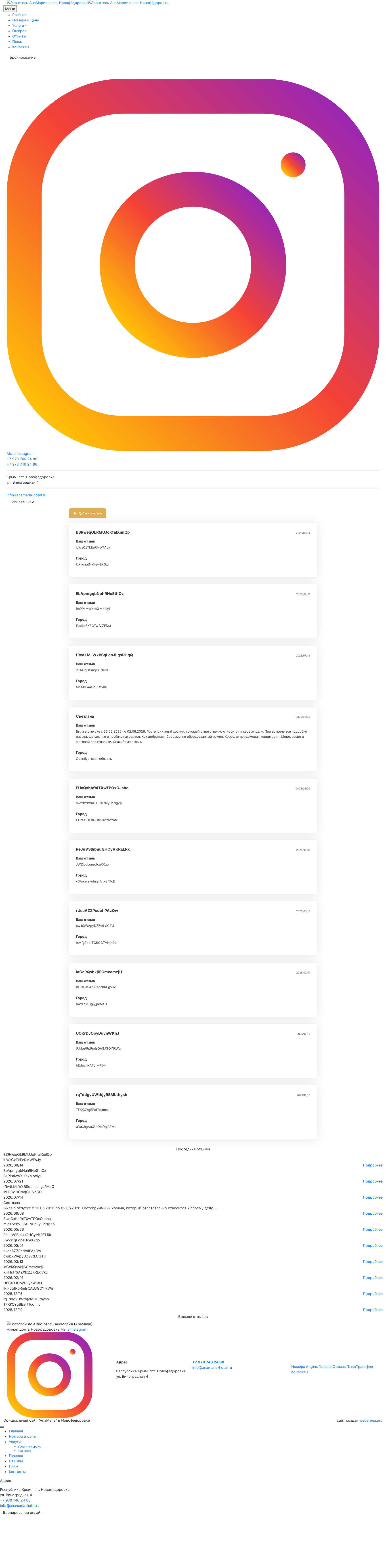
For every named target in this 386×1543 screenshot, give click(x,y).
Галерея (19, 31)
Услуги (18, 25)
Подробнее (373, 1165)
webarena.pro (371, 1420)
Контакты (20, 47)
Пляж (17, 41)
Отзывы (19, 36)
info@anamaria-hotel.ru (26, 495)
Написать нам (22, 502)
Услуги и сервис (29, 1446)
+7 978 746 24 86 (22, 459)
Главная (19, 14)
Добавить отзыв (90, 513)
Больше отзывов (193, 1316)
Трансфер (364, 1366)
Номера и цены (26, 20)
